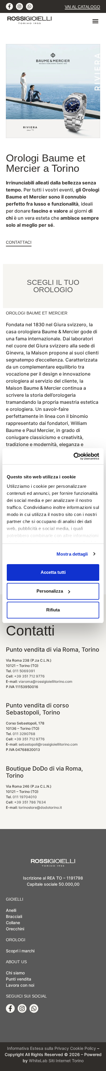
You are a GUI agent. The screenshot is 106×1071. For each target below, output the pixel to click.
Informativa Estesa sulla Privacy (38, 1048)
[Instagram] (19, 6)
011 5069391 (24, 671)
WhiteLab (38, 1060)
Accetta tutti (53, 572)
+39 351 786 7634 (30, 802)
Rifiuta (53, 609)
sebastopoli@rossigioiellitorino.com (48, 744)
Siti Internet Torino (66, 1060)
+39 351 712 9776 (29, 676)
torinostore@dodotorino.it (40, 807)
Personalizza (50, 591)
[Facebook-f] (9, 6)
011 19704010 (25, 797)
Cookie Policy (83, 1048)
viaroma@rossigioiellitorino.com (45, 681)
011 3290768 (24, 734)
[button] (95, 21)
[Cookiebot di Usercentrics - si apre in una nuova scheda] (74, 456)
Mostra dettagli (72, 554)
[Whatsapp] (29, 6)
